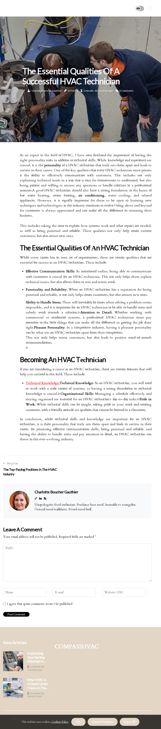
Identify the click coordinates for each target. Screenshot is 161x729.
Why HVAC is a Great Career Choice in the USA (37, 684)
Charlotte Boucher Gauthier (46, 90)
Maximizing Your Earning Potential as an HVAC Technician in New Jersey (37, 657)
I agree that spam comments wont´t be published (39, 604)
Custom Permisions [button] (102, 722)
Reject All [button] (129, 722)
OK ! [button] (78, 722)
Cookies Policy (60, 722)
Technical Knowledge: (43, 383)
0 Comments (126, 90)
